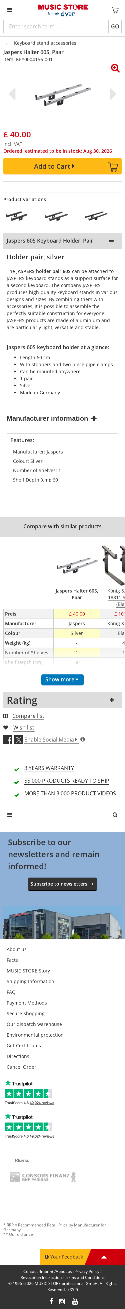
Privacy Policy (86, 1271)
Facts (12, 960)
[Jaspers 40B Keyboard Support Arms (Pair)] (59, 216)
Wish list (23, 727)
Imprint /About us (56, 1271)
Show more (59, 679)
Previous (13, 94)
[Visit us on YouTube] (75, 1302)
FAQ (11, 992)
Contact (30, 1271)
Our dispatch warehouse (34, 1024)
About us (17, 949)
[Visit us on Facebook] (51, 1302)
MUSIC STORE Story (28, 970)
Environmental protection (35, 1035)
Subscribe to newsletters (59, 884)
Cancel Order (21, 1067)
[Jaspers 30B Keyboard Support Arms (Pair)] (19, 216)
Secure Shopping (26, 1013)
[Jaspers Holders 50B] (99, 216)
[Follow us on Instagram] (62, 1302)
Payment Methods (27, 1003)
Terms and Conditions (84, 1277)
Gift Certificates (24, 1045)
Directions (18, 1056)
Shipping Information (30, 981)
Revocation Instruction (41, 1277)
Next (111, 94)
